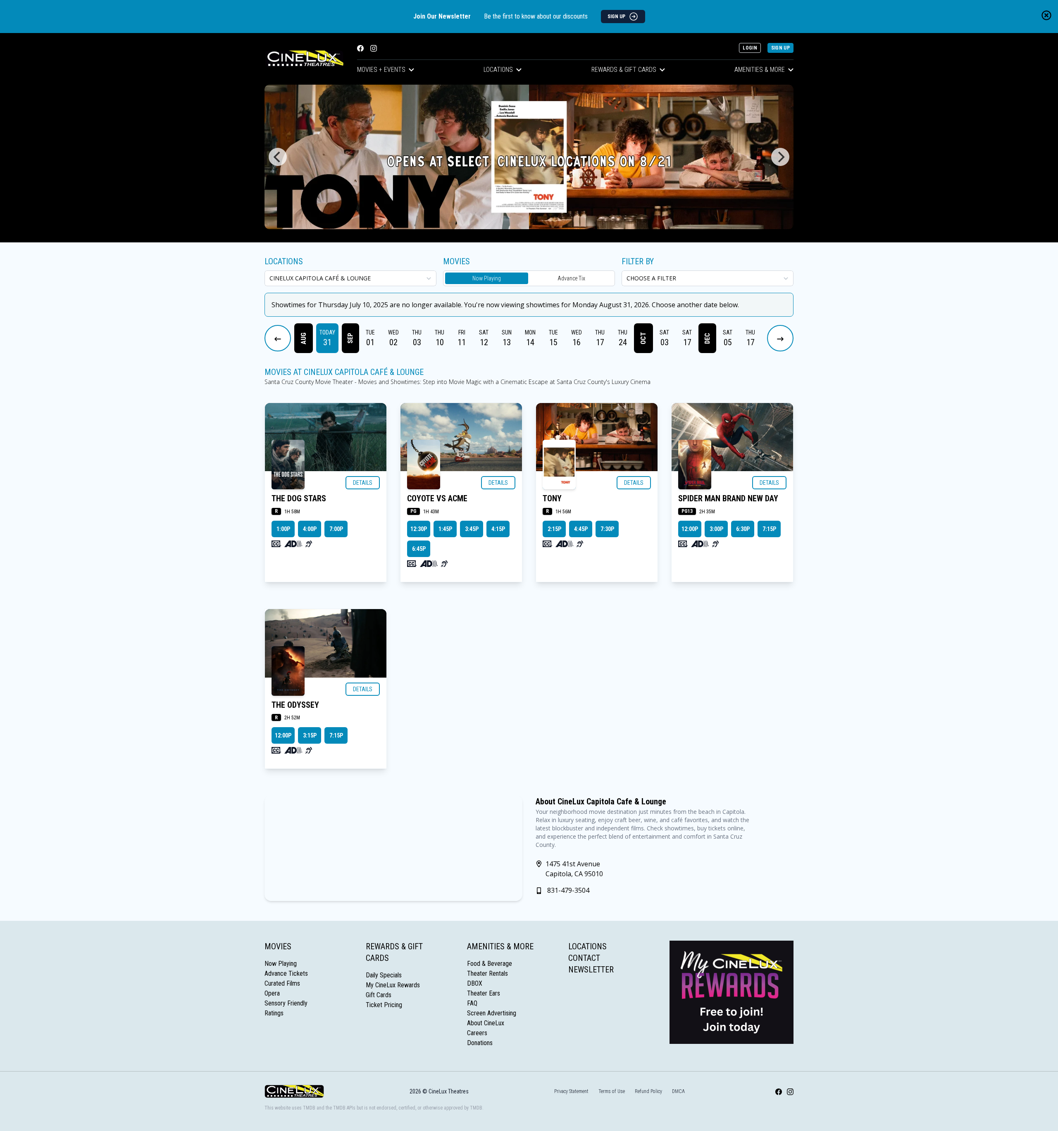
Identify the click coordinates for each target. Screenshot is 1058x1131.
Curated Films (282, 983)
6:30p (743, 529)
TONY (552, 498)
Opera (272, 993)
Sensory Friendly (285, 1003)
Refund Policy (648, 1091)
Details (362, 482)
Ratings (274, 1013)
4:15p (498, 529)
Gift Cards (378, 995)
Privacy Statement (571, 1091)
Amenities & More (759, 70)
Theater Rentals (487, 973)
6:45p (419, 548)
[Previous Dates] (277, 338)
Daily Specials (384, 975)
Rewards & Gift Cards (623, 70)
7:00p (336, 529)
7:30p (607, 529)
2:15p (554, 529)
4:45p (581, 529)
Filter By (638, 261)
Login (750, 48)
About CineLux (485, 1023)
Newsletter (591, 970)
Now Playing (486, 278)
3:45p (472, 529)
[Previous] (278, 157)
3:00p (716, 529)
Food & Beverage (489, 963)
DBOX (474, 983)
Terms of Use (611, 1091)
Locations (498, 70)
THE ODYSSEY (295, 705)
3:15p (310, 735)
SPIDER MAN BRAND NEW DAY (728, 498)
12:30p (418, 529)
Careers (477, 1033)
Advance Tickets (286, 973)
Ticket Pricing (384, 1005)
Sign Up (780, 48)
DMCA (678, 1091)
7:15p (769, 529)
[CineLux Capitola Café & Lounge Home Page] (304, 59)
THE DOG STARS (299, 498)
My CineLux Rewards (393, 985)
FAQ (472, 1003)
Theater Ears (483, 993)
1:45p (445, 529)
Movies (277, 946)
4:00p (310, 529)
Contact (584, 958)
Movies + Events (381, 70)
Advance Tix (571, 278)
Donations (480, 1043)
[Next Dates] (780, 338)
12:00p (690, 529)
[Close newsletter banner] (1046, 15)
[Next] (780, 157)
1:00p (283, 529)
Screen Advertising (491, 1013)
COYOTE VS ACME (437, 498)
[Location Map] (393, 848)
